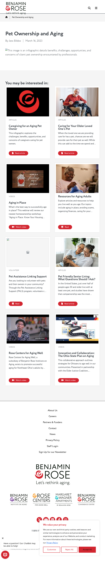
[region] (69, 538)
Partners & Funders (52, 422)
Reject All (69, 549)
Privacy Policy (52, 542)
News (52, 434)
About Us (52, 410)
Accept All (87, 549)
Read (67, 227)
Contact (52, 428)
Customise (51, 549)
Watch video (21, 227)
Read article (20, 153)
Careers (52, 416)
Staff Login (52, 446)
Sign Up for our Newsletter (52, 452)
